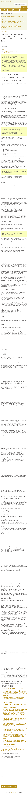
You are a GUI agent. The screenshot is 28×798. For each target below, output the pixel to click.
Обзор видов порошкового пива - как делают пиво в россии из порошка (14, 698)
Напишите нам (14, 796)
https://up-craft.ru (14, 792)
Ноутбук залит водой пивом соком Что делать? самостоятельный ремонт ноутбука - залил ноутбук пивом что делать (14, 736)
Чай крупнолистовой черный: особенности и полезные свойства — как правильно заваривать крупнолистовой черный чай (13, 18)
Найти (24, 7)
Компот (10, 9)
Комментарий (4, 759)
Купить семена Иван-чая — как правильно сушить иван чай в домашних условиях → (13, 750)
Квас (5, 9)
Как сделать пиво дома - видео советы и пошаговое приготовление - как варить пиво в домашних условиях (15, 719)
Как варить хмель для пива (10, 51)
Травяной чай (23, 9)
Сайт (2, 781)
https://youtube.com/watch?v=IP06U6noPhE (11, 318)
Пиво (18, 9)
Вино (2, 9)
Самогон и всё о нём (8, 49)
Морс (14, 9)
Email (2, 776)
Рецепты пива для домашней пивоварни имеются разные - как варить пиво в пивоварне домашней (15, 706)
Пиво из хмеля (7, 52)
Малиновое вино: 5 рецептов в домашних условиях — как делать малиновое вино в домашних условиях (13, 26)
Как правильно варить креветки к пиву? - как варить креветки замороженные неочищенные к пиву (15, 724)
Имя (2, 771)
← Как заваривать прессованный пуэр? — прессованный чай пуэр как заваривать (11, 747)
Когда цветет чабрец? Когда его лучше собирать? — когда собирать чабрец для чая (13, 22)
